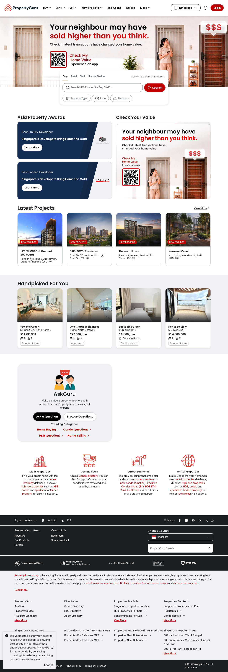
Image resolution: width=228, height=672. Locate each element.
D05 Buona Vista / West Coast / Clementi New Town (187, 642)
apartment (40, 490)
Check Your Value (163, 160)
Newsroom (57, 535)
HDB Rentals (171, 611)
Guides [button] (130, 8)
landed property (192, 490)
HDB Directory (72, 611)
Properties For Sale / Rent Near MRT (87, 630)
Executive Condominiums (144, 583)
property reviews (144, 479)
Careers (19, 545)
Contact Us (58, 530)
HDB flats (124, 583)
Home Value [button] (96, 76)
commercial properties (186, 583)
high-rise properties (32, 486)
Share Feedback (60, 540)
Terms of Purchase (95, 666)
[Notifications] (205, 7)
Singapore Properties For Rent (181, 606)
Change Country (158, 530)
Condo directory (88, 475)
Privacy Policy (45, 647)
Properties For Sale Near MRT (81, 635)
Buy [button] (45, 8)
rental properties (185, 479)
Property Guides (24, 611)
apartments (111, 583)
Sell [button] (71, 8)
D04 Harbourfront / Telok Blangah (183, 635)
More (143, 8)
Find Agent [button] (114, 8)
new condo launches (132, 482)
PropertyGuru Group (28, 530)
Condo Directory (74, 606)
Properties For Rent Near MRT (81, 640)
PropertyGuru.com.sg (26, 575)
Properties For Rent (176, 601)
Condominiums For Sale (128, 615)
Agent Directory (73, 615)
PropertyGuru (23, 601)
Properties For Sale (126, 601)
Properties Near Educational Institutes (138, 630)
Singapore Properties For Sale (132, 606)
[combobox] (106, 87)
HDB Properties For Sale (128, 611)
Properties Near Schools (128, 640)
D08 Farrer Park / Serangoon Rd (182, 648)
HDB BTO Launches (26, 615)
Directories (71, 601)
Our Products (22, 540)
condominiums (94, 583)
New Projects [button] (90, 8)
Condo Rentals (172, 615)
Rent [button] (59, 8)
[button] (80, 416)
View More (200, 208)
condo (25, 490)
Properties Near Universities (130, 635)
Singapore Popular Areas (180, 630)
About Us (20, 535)
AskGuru (20, 606)
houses (164, 583)
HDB (56, 486)
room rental (184, 493)
